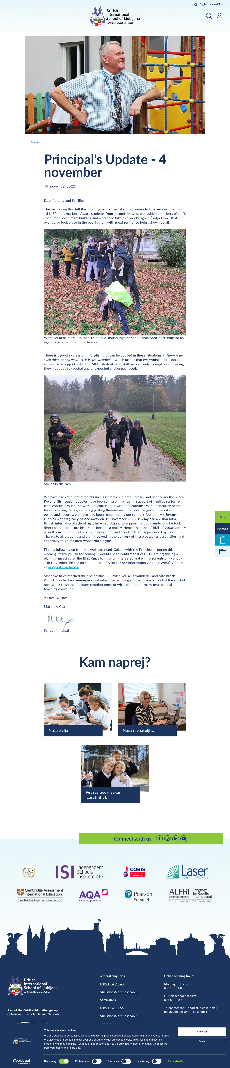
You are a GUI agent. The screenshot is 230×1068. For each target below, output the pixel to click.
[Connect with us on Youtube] (183, 838)
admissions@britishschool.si (119, 992)
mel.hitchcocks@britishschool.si (186, 1011)
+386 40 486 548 (112, 984)
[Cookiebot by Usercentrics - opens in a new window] (22, 1061)
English (203, 4)
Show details (175, 1061)
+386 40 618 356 (112, 1008)
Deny (202, 1041)
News (35, 142)
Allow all (202, 1031)
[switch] (97, 1061)
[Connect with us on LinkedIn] (175, 838)
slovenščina (216, 4)
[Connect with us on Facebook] (159, 838)
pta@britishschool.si (63, 567)
